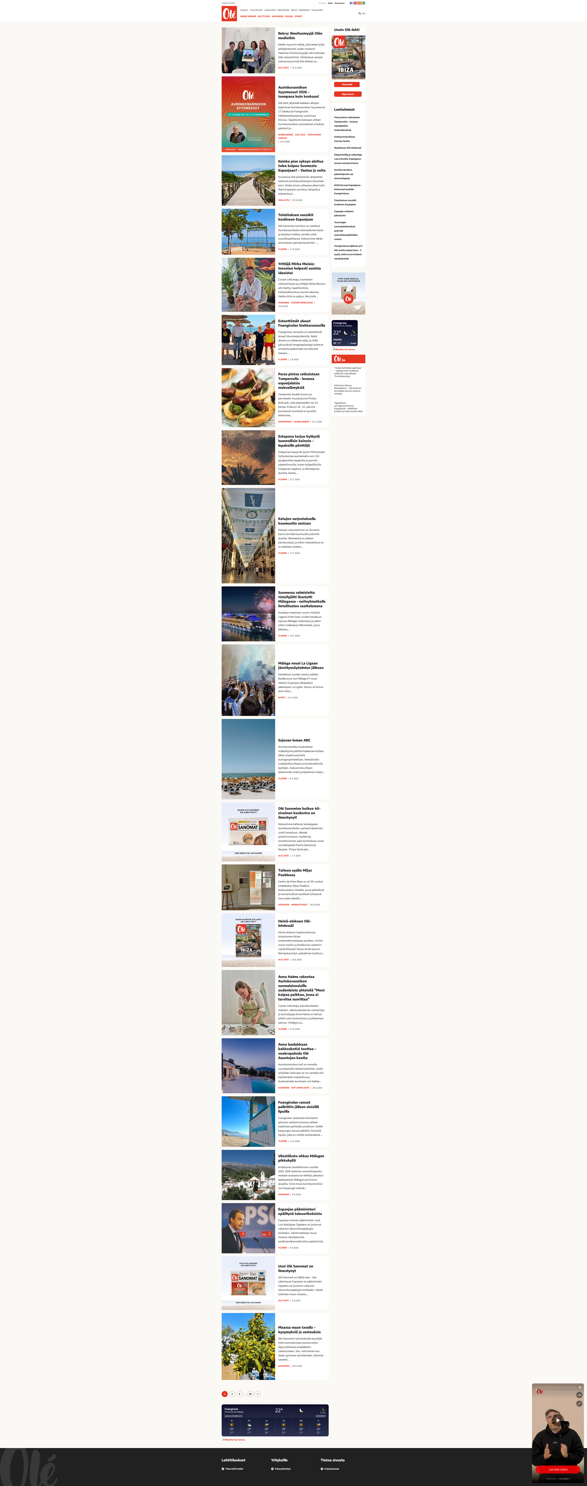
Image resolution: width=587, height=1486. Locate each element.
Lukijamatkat (270, 10)
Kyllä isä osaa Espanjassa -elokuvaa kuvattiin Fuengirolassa (348, 189)
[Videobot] (558, 1433)
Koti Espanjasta (300, 1087)
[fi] (351, 3)
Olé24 (330, 3)
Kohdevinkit (285, 421)
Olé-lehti (322, 3)
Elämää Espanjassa (302, 302)
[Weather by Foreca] (233, 1439)
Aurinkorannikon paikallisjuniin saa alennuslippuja (343, 174)
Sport (298, 16)
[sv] (363, 3)
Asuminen (278, 16)
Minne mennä (248, 16)
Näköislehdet (283, 10)
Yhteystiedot (317, 10)
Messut (294, 10)
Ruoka (289, 16)
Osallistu (244, 10)
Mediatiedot (304, 10)
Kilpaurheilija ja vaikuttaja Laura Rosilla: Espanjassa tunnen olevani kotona (348, 159)
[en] (355, 3)
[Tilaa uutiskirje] (348, 293)
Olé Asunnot (340, 3)
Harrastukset (299, 904)
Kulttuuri (264, 16)
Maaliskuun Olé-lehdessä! (347, 148)
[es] (359, 3)
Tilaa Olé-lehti (256, 10)
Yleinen (282, 249)
